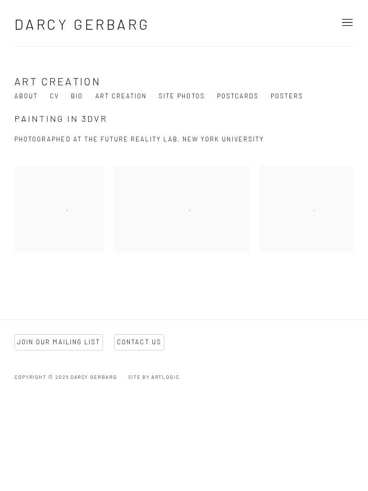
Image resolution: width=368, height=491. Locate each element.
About (26, 96)
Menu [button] (346, 23)
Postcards (238, 96)
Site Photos (182, 96)
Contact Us (139, 342)
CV (54, 96)
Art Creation (121, 96)
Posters (287, 96)
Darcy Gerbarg (82, 24)
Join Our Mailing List (59, 342)
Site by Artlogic (154, 377)
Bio (77, 96)
